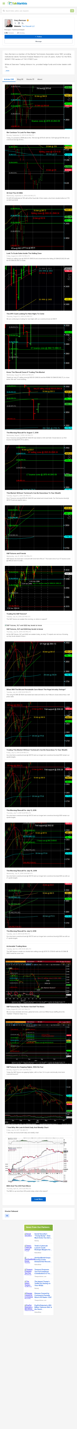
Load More (38, 1199)
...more (7, 70)
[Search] (72, 10)
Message (38, 41)
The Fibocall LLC (28, 26)
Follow (38, 37)
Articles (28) (9, 79)
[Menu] (4, 3)
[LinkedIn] (19, 23)
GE (7, 1216)
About (39, 79)
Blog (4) (20, 79)
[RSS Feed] (22, 23)
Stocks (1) (30, 79)
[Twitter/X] (15, 23)
